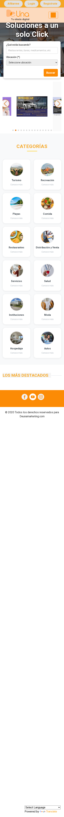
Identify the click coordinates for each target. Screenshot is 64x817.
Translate (51, 811)
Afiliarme (13, 3)
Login (31, 3)
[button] (13, 130)
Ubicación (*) (13, 57)
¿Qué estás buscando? (18, 44)
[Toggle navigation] (53, 15)
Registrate (50, 3)
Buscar (50, 72)
